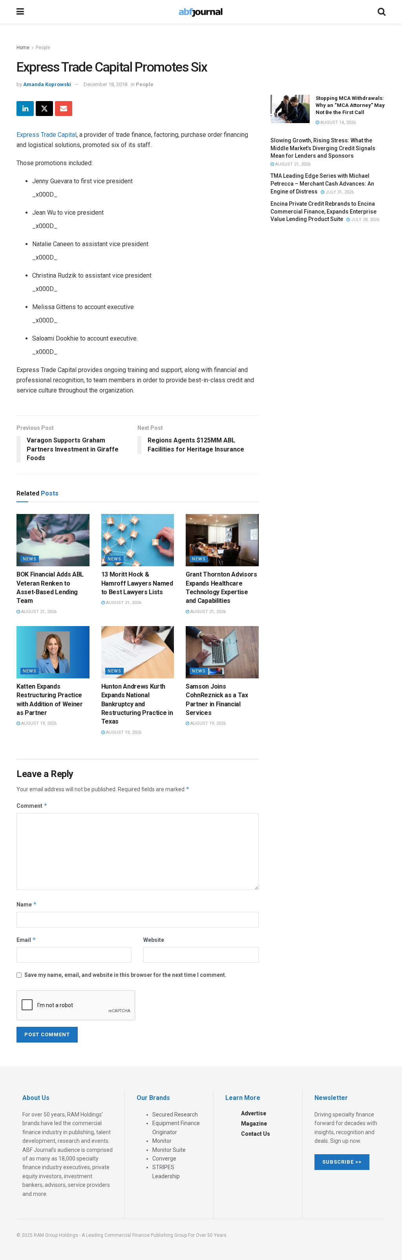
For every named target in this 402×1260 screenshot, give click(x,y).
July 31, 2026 (339, 192)
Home (22, 47)
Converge (164, 1158)
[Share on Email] (63, 108)
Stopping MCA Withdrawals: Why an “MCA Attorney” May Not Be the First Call (350, 105)
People (43, 47)
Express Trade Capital (46, 134)
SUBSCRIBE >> (342, 1162)
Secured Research (175, 1114)
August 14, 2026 (337, 122)
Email (26, 939)
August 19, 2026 (38, 723)
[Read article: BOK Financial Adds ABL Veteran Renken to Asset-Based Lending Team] (53, 540)
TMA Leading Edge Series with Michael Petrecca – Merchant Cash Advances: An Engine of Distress (322, 183)
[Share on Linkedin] (25, 108)
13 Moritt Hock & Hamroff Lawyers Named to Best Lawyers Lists (137, 583)
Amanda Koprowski (47, 84)
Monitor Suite (169, 1150)
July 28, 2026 (364, 219)
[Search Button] (382, 12)
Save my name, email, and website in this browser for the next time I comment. (125, 975)
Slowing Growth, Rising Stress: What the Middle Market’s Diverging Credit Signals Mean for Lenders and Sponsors (322, 148)
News (30, 559)
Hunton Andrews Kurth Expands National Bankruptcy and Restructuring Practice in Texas (137, 704)
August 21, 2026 (38, 611)
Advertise (253, 1113)
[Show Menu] (20, 12)
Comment (32, 805)
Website (153, 940)
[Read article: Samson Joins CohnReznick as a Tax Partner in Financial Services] (222, 652)
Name (26, 904)
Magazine (254, 1123)
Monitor (162, 1141)
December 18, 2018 (105, 84)
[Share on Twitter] (44, 108)
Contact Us (255, 1134)
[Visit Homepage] (200, 12)
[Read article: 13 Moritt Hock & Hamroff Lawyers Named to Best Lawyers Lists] (137, 540)
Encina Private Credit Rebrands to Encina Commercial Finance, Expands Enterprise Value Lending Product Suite (323, 211)
